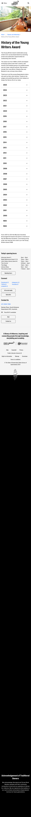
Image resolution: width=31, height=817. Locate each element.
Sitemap (17, 356)
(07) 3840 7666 (6, 304)
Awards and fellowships (14, 34)
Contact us (8, 321)
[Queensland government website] (22, 343)
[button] (15, 84)
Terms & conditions (16, 359)
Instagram (15, 282)
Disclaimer (25, 356)
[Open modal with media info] (29, 30)
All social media (8, 290)
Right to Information (7, 356)
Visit (8, 317)
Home (2, 34)
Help (7, 350)
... (5, 34)
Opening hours (8, 273)
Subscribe (8, 295)
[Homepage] (9, 343)
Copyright (14, 350)
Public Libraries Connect (14, 353)
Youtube (14, 284)
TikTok (3, 284)
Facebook (4, 282)
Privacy (21, 350)
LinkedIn (3, 286)
